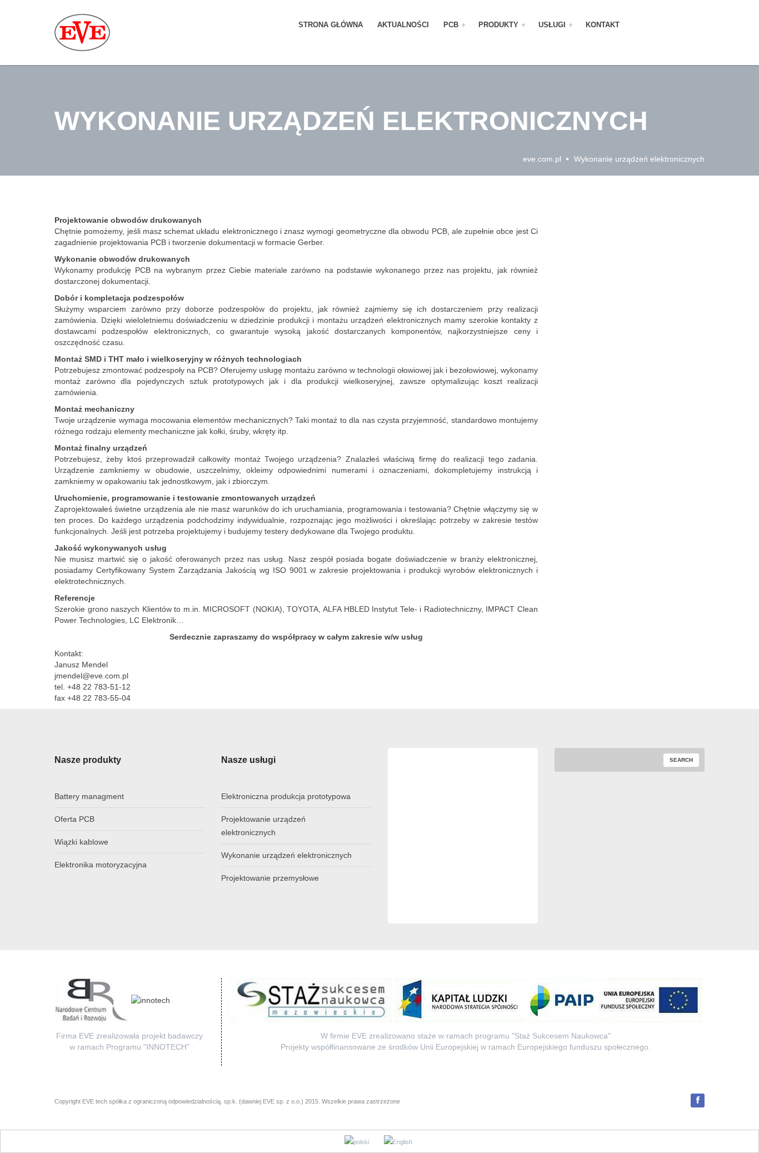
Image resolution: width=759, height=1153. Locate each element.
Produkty (499, 25)
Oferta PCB (74, 819)
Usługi (553, 25)
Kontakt (603, 25)
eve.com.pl (542, 158)
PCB (452, 25)
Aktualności (403, 25)
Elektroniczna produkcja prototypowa (286, 796)
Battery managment (89, 796)
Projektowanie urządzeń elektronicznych (263, 826)
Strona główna (330, 25)
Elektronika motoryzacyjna (100, 864)
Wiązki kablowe (81, 841)
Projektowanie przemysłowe (270, 878)
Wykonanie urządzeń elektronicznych (286, 855)
